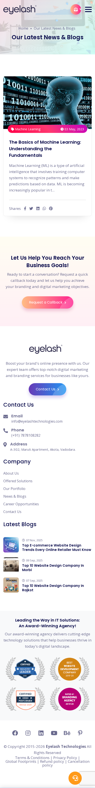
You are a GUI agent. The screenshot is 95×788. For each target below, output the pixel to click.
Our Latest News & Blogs (54, 28)
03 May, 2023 (74, 129)
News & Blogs (14, 496)
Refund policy (52, 761)
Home (23, 28)
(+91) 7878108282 (25, 435)
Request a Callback (46, 302)
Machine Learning (27, 129)
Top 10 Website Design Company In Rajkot (53, 587)
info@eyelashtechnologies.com (37, 421)
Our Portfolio (14, 488)
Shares (15, 208)
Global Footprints (21, 761)
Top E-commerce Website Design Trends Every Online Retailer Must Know (56, 547)
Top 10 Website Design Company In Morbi (53, 567)
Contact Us (46, 389)
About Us (11, 473)
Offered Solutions (17, 481)
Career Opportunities (21, 504)
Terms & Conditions (32, 757)
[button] (88, 9)
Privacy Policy (65, 757)
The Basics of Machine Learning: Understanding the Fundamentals (45, 148)
